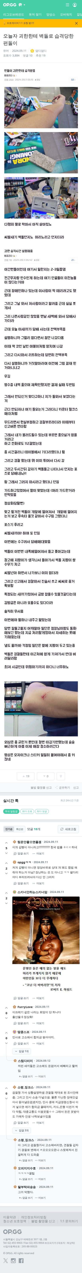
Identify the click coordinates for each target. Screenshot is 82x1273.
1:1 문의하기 (69, 1221)
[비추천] (6, 853)
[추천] (6, 843)
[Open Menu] (75, 5)
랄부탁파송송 (27, 1187)
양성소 (50, 14)
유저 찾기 (35, 14)
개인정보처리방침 (33, 1217)
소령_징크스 (26, 1087)
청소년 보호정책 (14, 1221)
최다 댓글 (42, 811)
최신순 (19, 829)
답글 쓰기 (23, 853)
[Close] (76, 23)
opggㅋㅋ (24, 862)
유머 (6, 51)
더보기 (40, 853)
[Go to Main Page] (9, 4)
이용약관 (9, 1217)
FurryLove (25, 1007)
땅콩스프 (23, 1032)
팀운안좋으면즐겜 (29, 842)
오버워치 (66, 14)
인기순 (9, 829)
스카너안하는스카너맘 (32, 892)
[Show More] (22, 5)
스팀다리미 (25, 1061)
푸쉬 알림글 (11, 811)
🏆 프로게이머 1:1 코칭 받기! (18, 23)
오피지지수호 (27, 1168)
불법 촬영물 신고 (43, 1221)
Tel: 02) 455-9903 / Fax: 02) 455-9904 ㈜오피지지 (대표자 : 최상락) (39, 1243)
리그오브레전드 (13, 14)
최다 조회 (27, 811)
